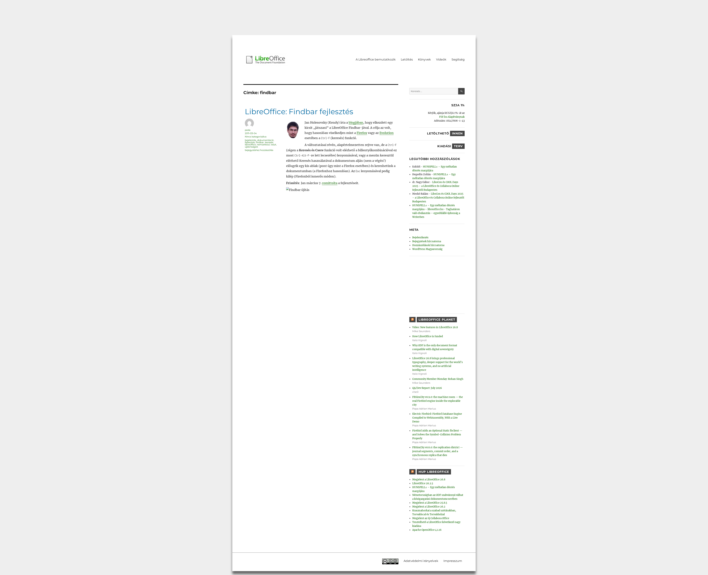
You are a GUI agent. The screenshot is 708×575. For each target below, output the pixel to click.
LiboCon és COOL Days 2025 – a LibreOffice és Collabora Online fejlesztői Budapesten (435, 186)
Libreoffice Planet (437, 319)
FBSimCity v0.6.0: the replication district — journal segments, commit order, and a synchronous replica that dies (437, 451)
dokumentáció (265, 140)
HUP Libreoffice (434, 472)
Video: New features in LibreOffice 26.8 (435, 327)
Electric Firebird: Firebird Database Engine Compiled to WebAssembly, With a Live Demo (437, 417)
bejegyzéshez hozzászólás (259, 150)
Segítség (458, 59)
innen (457, 133)
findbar (260, 142)
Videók (441, 59)
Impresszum (452, 561)
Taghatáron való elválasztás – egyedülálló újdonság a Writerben (436, 213)
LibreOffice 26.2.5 (422, 483)
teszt (273, 144)
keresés (269, 142)
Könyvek (424, 59)
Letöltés (407, 59)
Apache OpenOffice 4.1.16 (427, 529)
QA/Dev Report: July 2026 (427, 388)
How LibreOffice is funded (427, 336)
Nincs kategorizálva (255, 136)
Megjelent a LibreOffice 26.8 (428, 479)
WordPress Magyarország (427, 249)
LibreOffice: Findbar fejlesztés (299, 111)
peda (247, 130)
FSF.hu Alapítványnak (452, 116)
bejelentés (250, 140)
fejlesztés (250, 142)
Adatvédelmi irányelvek (421, 561)
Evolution (386, 133)
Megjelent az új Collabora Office (430, 518)
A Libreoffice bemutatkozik (376, 59)
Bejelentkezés (420, 237)
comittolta (329, 183)
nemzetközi (263, 144)
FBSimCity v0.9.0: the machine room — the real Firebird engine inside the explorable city (437, 401)
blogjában (356, 122)
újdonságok (251, 146)
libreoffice (250, 144)
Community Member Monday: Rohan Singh (437, 379)
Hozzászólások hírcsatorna (428, 245)
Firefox (362, 133)
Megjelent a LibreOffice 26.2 (428, 506)
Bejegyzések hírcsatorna (426, 241)
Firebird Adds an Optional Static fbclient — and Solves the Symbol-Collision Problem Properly (437, 434)
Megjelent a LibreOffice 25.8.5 (429, 502)
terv (458, 146)
